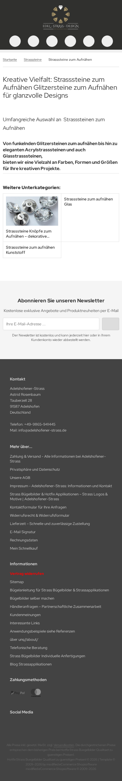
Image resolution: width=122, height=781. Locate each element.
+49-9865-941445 (39, 424)
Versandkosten (64, 745)
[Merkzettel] (70, 41)
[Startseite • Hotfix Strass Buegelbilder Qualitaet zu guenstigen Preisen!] (61, 29)
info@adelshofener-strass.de (42, 430)
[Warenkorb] (88, 41)
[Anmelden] (52, 41)
